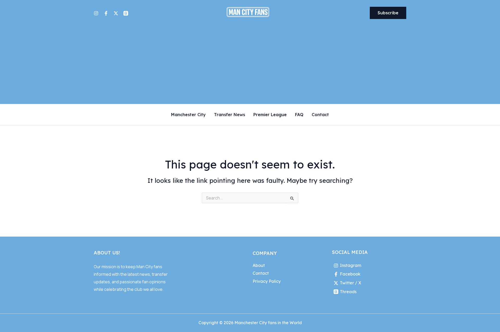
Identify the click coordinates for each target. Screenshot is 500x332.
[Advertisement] (250, 64)
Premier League (270, 114)
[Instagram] (96, 13)
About (259, 265)
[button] (388, 13)
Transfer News (229, 114)
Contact (320, 114)
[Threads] (125, 13)
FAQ (299, 114)
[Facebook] (106, 13)
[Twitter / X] (116, 13)
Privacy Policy (267, 281)
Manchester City (188, 114)
